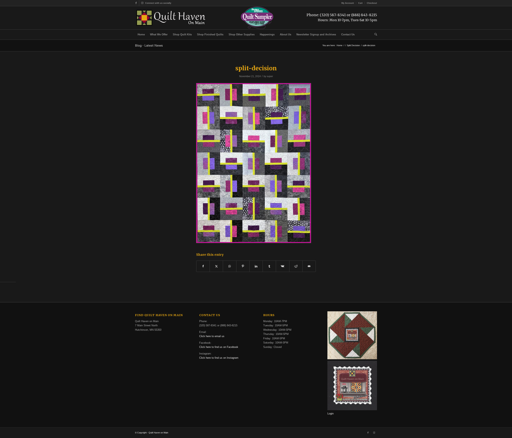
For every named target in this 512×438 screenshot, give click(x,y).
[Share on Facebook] (203, 266)
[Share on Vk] (282, 266)
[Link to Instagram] (142, 3)
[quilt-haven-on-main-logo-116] (171, 17)
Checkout (372, 3)
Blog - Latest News (149, 45)
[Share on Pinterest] (242, 266)
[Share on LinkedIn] (256, 266)
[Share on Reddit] (295, 266)
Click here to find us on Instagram (218, 357)
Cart (360, 3)
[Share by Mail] (309, 266)
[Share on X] (216, 266)
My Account (347, 3)
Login (330, 413)
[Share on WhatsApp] (229, 266)
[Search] (374, 35)
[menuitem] (347, 3)
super (270, 76)
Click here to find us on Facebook (218, 346)
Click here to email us (211, 336)
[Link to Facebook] (136, 3)
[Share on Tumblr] (269, 266)
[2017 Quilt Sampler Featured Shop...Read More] (257, 28)
